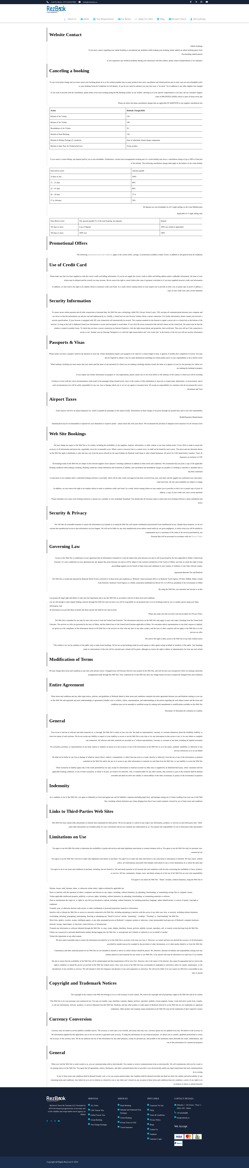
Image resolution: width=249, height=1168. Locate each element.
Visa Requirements (105, 19)
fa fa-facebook (189, 2)
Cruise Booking (126, 1118)
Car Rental (126, 19)
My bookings (199, 19)
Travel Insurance (126, 1127)
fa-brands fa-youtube (205, 2)
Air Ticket (94, 1106)
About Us (72, 19)
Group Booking (96, 1120)
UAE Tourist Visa (97, 1110)
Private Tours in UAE (128, 1123)
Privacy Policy (197, 536)
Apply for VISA (145, 19)
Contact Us (154, 1129)
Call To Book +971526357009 (63, 2)
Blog (162, 19)
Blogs (152, 1125)
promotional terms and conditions (100, 255)
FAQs (152, 1110)
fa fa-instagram (200, 2)
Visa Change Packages (99, 1125)
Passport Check (179, 19)
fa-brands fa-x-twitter (195, 2)
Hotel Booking (125, 1106)
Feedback (153, 1134)
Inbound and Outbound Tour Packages (130, 1111)
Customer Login (156, 1139)
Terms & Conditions (157, 1115)
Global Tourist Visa (98, 1115)
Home (86, 19)
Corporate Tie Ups (156, 1106)
